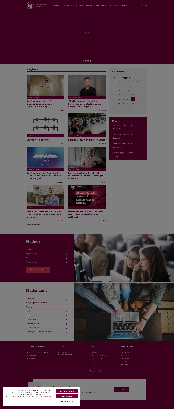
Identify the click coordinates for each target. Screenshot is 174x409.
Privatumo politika (45, 396)
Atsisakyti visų (67, 396)
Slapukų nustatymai (67, 401)
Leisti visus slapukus (67, 391)
